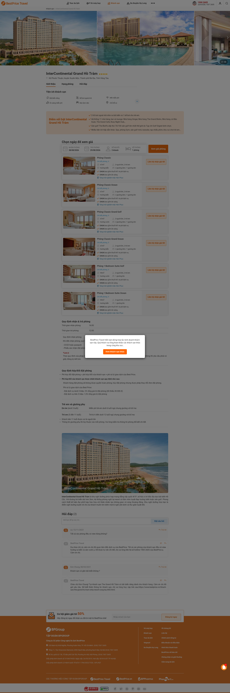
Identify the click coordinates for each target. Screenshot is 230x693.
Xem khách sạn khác (115, 352)
